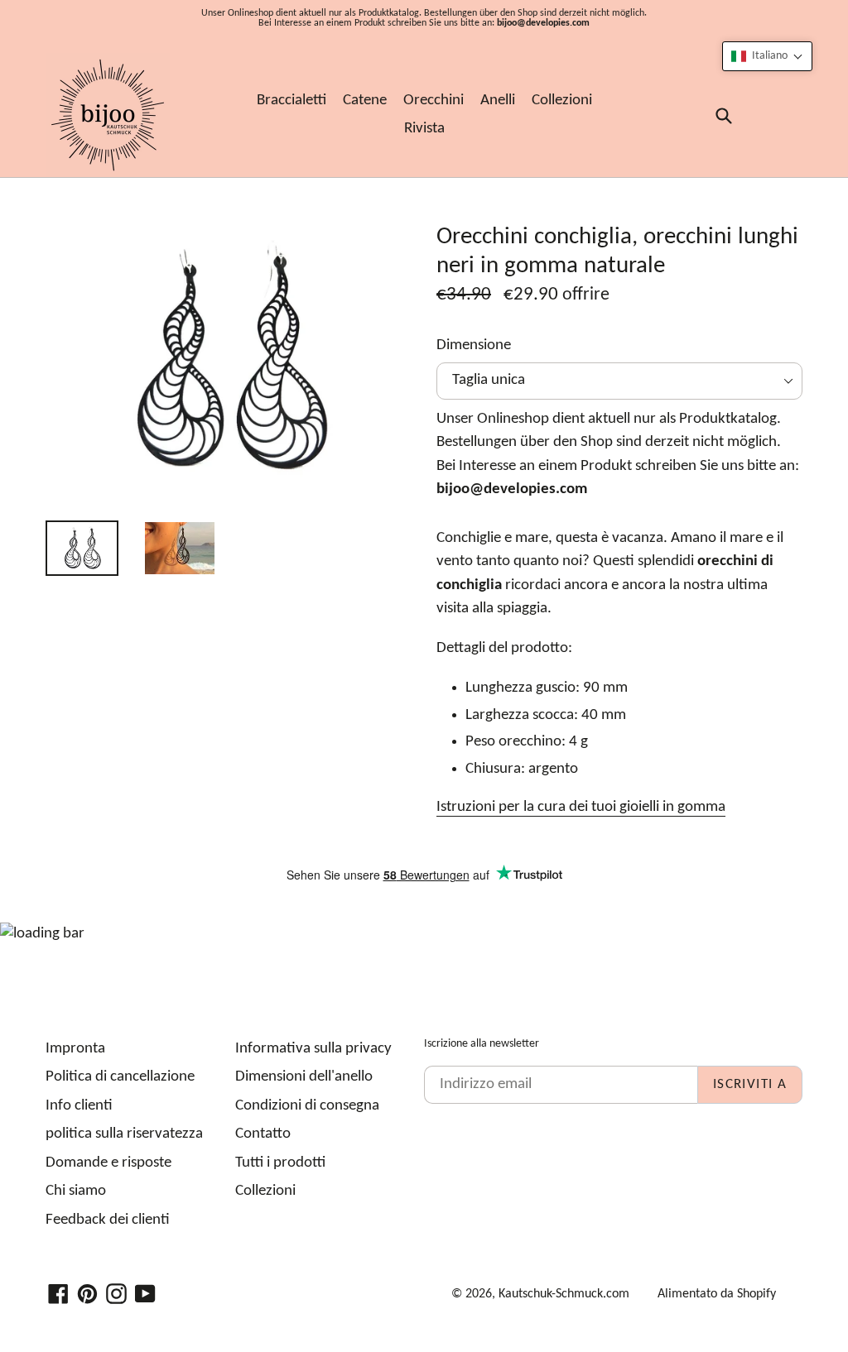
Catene (365, 100)
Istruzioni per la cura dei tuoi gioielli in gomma (580, 807)
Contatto (263, 1134)
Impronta (75, 1049)
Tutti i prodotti (280, 1163)
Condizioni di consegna (307, 1106)
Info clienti (79, 1106)
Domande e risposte (108, 1163)
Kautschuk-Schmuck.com (564, 1294)
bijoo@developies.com (543, 23)
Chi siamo (76, 1191)
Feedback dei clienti (108, 1220)
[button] (767, 56)
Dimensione (473, 345)
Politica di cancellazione (120, 1077)
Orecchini (433, 100)
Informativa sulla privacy (313, 1049)
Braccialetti (291, 100)
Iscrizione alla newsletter (481, 1043)
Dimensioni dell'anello (304, 1077)
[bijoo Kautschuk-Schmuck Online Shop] (108, 115)
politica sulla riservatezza (124, 1134)
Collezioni (562, 100)
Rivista (424, 129)
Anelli (497, 100)
